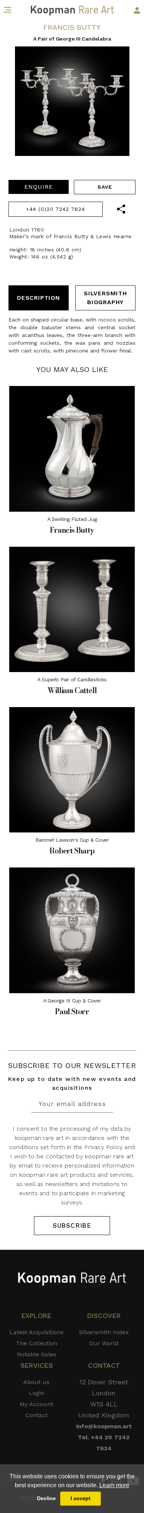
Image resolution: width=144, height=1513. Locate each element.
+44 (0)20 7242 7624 (55, 209)
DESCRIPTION (38, 297)
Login (36, 1393)
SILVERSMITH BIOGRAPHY (105, 298)
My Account (36, 1404)
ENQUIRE (38, 186)
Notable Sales (36, 1354)
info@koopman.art (104, 1426)
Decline (46, 1498)
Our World (104, 1343)
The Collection (36, 1343)
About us (36, 1381)
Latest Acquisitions (37, 1332)
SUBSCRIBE (72, 1225)
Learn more (114, 1485)
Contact (36, 1415)
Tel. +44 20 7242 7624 (104, 1443)
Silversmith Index (104, 1332)
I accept (80, 1498)
